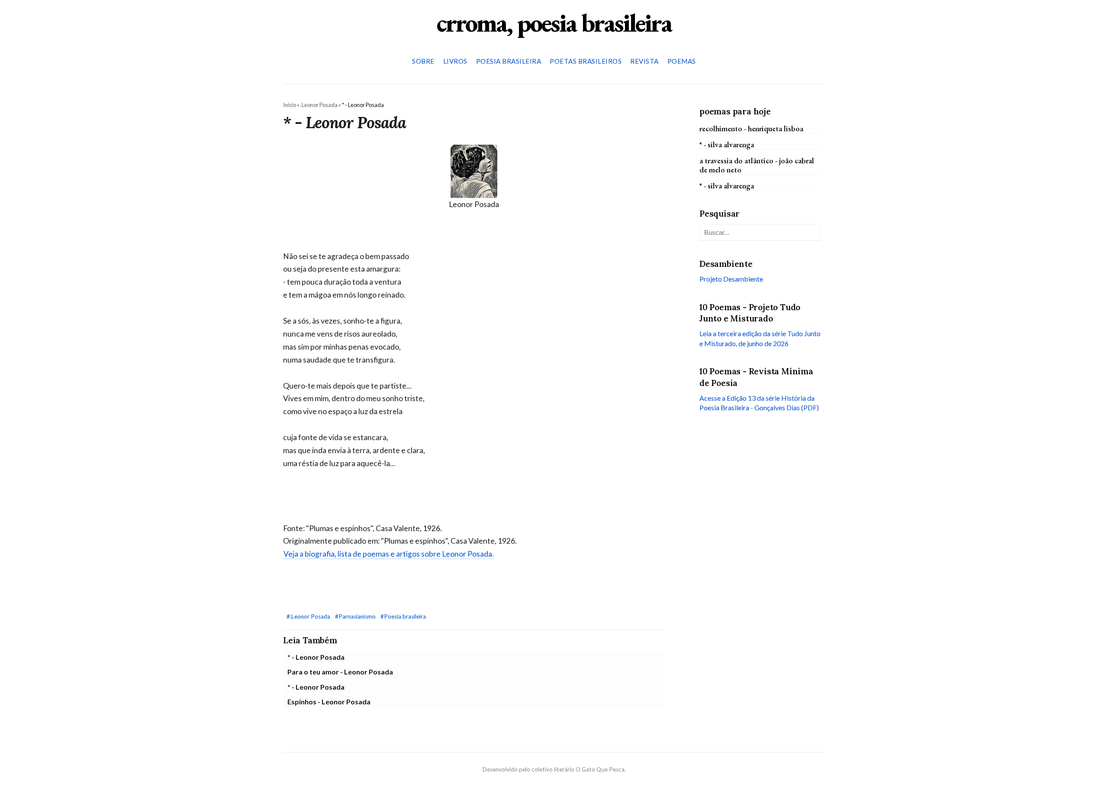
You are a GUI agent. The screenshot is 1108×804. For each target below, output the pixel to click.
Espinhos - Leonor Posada (328, 701)
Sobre (423, 61)
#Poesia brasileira (403, 616)
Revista (644, 61)
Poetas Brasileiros (586, 61)
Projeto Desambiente (731, 279)
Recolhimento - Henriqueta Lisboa (751, 128)
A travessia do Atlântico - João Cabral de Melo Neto (756, 165)
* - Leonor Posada (316, 657)
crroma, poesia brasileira (554, 22)
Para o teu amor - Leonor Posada (340, 672)
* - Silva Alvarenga (726, 144)
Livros (455, 61)
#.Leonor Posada (309, 616)
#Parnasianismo (356, 616)
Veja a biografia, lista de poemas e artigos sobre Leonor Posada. (388, 553)
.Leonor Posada (319, 104)
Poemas (681, 61)
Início (289, 104)
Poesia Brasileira (508, 61)
